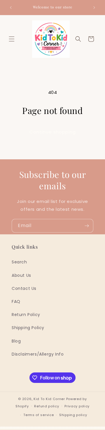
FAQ (16, 301)
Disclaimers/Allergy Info (38, 354)
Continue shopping (52, 132)
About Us (21, 275)
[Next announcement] (94, 7)
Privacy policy (77, 406)
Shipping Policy (28, 328)
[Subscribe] (86, 226)
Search (19, 262)
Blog (16, 341)
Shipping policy (73, 415)
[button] (11, 39)
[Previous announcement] (10, 7)
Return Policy (26, 314)
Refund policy (46, 406)
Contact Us (24, 288)
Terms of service (38, 415)
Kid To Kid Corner (49, 399)
